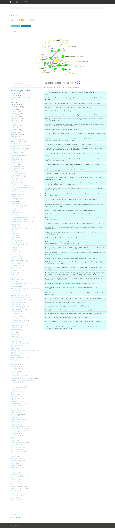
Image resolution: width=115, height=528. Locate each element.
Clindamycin (14, 417)
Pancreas (13, 129)
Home (12, 8)
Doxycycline (14, 393)
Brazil (12, 446)
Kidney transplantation (17, 325)
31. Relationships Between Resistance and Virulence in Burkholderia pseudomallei (68, 238)
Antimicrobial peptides (17, 476)
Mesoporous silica (16, 290)
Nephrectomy (15, 279)
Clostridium (14, 412)
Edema (13, 389)
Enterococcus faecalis (17, 150)
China (12, 157)
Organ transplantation (17, 260)
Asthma (13, 472)
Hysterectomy (15, 345)
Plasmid (13, 235)
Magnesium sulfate (16, 301)
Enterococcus (14, 113)
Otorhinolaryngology (17, 255)
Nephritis (13, 278)
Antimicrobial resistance (18, 90)
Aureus (13, 93)
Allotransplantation (16, 485)
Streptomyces (15, 118)
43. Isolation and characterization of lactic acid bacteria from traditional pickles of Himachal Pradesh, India (75, 298)
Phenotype (14, 242)
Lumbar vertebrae (16, 304)
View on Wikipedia (26, 26)
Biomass (13, 456)
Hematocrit (14, 352)
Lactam (13, 324)
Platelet (13, 233)
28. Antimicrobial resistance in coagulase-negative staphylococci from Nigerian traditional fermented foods (75, 223)
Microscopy (14, 286)
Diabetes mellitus (16, 398)
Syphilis (13, 196)
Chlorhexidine (15, 425)
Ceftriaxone (14, 432)
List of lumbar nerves (17, 309)
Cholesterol (14, 423)
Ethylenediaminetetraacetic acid (20, 380)
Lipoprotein (14, 311)
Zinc (12, 171)
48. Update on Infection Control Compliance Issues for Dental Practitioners (66, 317)
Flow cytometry (15, 368)
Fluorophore (14, 366)
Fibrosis (13, 370)
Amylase (13, 481)
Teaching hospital (16, 194)
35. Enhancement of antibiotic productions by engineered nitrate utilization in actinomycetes (71, 258)
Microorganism (15, 134)
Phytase (13, 239)
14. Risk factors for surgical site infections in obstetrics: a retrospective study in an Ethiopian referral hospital (73, 154)
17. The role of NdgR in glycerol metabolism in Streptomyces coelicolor (65, 170)
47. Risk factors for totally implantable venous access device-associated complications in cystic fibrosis (73, 313)
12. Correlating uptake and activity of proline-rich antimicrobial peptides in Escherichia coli (70, 144)
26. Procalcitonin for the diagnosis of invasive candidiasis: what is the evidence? (67, 214)
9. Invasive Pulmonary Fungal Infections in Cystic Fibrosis (61, 129)
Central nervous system (17, 428)
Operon (13, 263)
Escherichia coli (15, 92)
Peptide (13, 127)
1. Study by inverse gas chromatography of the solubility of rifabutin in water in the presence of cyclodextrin (72, 93)
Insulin (13, 332)
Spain (12, 122)
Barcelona (14, 465)
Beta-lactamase (15, 462)
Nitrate (13, 274)
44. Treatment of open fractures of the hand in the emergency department (66, 302)
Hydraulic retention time (18, 347)
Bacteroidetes (15, 467)
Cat (12, 439)
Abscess (13, 497)
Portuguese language (17, 228)
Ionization (14, 329)
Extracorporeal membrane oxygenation (22, 378)
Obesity (13, 269)
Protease (13, 224)
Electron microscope (17, 387)
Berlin (12, 463)
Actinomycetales (15, 494)
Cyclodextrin (14, 401)
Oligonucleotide (15, 265)
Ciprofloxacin (14, 104)
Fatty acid (13, 377)
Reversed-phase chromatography (20, 217)
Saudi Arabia (14, 212)
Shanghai (13, 210)
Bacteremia (14, 115)
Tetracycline (14, 117)
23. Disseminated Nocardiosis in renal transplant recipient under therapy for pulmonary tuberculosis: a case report (74, 200)
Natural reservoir (16, 131)
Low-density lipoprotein (18, 306)
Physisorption (15, 240)
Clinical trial (14, 416)
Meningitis (14, 294)
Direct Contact (15, 396)
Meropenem (14, 292)
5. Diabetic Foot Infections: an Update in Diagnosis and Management (64, 111)
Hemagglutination (16, 354)
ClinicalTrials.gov (15, 414)
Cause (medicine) (16, 435)
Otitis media (14, 256)
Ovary (12, 253)
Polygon (13, 230)
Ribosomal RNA (15, 216)
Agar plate (14, 490)
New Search (32, 20)
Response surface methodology (20, 221)
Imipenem (14, 341)
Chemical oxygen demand (18, 426)
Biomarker (14, 458)
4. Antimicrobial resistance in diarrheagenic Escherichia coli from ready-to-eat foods (68, 107)
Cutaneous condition (17, 403)
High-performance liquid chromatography (23, 350)
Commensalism (15, 409)
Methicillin (14, 138)
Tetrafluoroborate (16, 193)
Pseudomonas (15, 223)
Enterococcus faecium (17, 384)
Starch (12, 201)
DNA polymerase (16, 400)
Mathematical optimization (18, 297)
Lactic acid (14, 143)
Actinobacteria (15, 495)
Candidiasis (14, 163)
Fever (12, 373)
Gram (12, 359)
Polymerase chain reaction (18, 99)
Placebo (13, 237)
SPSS (12, 214)
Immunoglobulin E (16, 338)
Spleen (13, 203)
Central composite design (18, 430)
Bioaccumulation (16, 460)
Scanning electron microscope (19, 124)
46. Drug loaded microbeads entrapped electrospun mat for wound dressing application (70, 310)
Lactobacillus (14, 322)
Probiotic (13, 226)
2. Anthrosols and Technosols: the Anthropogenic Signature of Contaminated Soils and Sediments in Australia (73, 98)
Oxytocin (13, 251)
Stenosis (13, 200)
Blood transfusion (16, 448)
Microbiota (14, 136)
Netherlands (14, 276)
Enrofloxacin (14, 152)
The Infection (14, 191)
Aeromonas (14, 492)
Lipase (12, 313)
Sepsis (12, 109)
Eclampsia (14, 391)
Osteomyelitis (15, 258)
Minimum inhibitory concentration (21, 101)
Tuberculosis (14, 180)
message (18, 517)
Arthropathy (14, 474)
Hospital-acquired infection (18, 145)
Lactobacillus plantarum (18, 320)
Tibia (12, 189)
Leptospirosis (15, 317)
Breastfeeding (15, 444)
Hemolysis (14, 147)
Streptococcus (15, 120)
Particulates (14, 246)
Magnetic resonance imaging (19, 299)
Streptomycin (15, 198)
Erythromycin (15, 382)
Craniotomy (14, 405)
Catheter (13, 437)
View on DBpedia (15, 26)
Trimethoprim (15, 182)
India (12, 336)
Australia (13, 471)
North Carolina (15, 271)
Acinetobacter (15, 168)
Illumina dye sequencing (18, 343)
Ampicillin (14, 95)
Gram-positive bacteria (17, 357)
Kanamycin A (14, 327)
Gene (12, 102)
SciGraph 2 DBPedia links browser (23, 2)
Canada (13, 440)
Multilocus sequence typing (19, 283)
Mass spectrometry (16, 141)
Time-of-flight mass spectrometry (20, 187)
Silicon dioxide (15, 209)
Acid (12, 170)
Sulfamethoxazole (16, 108)
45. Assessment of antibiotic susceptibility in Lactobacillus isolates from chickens (67, 306)
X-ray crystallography (17, 173)
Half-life (13, 355)
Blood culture (15, 449)
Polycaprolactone (16, 232)
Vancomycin (14, 106)
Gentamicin (14, 364)
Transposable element (17, 186)
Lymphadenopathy (16, 302)
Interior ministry (15, 331)
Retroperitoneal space (17, 219)
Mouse (13, 285)
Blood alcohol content (17, 451)
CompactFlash (15, 407)
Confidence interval (16, 154)
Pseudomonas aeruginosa (18, 97)
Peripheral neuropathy (17, 244)
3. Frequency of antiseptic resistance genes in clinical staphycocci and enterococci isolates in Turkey (73, 103)
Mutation (13, 132)
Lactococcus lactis (16, 318)
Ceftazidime (14, 433)
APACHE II (14, 499)
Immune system (15, 340)
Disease (13, 394)
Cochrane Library (16, 410)
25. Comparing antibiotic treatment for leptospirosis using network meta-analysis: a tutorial (70, 210)
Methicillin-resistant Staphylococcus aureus (23, 288)
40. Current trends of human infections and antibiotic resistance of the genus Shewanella (70, 283)
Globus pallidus (15, 363)
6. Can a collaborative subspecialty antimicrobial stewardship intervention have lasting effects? (71, 115)
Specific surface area (17, 205)
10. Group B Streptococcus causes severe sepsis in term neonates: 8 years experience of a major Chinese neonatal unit (75, 134)
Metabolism (14, 140)
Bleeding (13, 455)
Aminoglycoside (15, 166)
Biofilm (13, 164)
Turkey (13, 178)
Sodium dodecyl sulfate (17, 207)
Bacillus (13, 469)
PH (11, 249)
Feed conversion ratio (17, 375)
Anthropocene (15, 478)
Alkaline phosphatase (17, 486)
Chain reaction (15, 159)
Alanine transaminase (17, 488)
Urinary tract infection (17, 177)
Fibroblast (14, 371)
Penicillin (13, 111)
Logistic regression (16, 308)
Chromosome (15, 421)
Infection (13, 334)
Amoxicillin (14, 483)
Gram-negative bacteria (17, 148)
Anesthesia (14, 479)
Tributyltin (14, 184)
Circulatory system (16, 419)
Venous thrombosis (16, 175)
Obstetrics (14, 267)
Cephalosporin (15, 161)
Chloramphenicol (16, 155)
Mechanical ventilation (17, 295)
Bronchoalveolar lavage (17, 442)
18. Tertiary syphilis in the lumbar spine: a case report (60, 173)
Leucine (13, 315)
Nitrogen (13, 272)
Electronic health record (17, 386)
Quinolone (14, 125)
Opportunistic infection (17, 262)
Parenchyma (14, 247)
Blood (12, 453)
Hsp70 (13, 348)
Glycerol (13, 361)
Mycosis (13, 281)
